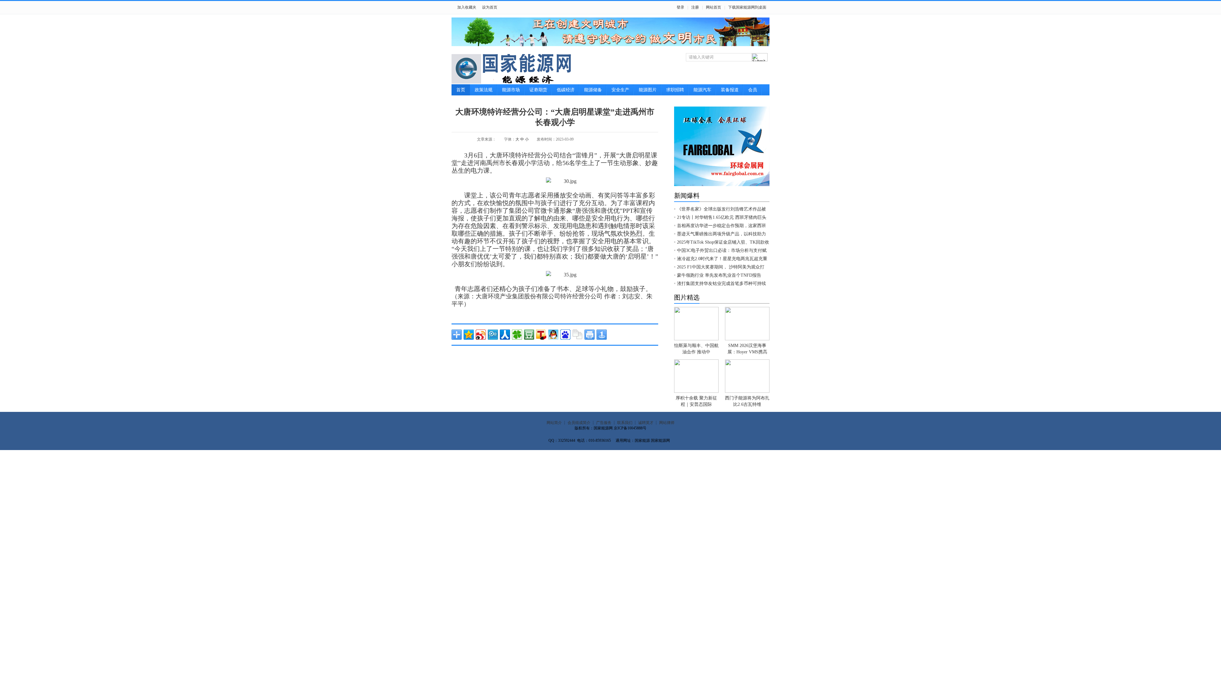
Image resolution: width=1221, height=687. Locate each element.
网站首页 (713, 7)
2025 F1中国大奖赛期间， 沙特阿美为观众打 (720, 267)
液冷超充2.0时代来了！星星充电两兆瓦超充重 (722, 258)
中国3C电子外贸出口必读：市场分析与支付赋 (722, 250)
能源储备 (593, 89)
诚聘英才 (645, 422)
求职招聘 (675, 89)
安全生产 (620, 89)
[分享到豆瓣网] (529, 335)
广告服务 (603, 422)
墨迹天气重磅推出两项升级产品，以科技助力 (721, 234)
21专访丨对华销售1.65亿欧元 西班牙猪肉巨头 (721, 217)
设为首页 (489, 7)
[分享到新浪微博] (481, 335)
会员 (752, 89)
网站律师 (666, 422)
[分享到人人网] (505, 335)
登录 (680, 7)
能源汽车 (702, 89)
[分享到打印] (589, 335)
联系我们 (624, 422)
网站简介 (554, 422)
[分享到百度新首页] (565, 335)
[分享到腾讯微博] (493, 335)
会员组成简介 (579, 422)
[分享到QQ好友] (553, 335)
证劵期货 (538, 89)
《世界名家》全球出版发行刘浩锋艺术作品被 (721, 209)
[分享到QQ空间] (469, 335)
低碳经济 (566, 89)
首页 (460, 89)
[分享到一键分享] (602, 335)
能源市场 (511, 89)
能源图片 (648, 89)
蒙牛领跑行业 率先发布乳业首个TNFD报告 (719, 275)
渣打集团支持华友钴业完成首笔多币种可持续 (721, 283)
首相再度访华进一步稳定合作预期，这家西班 (721, 225)
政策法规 (484, 89)
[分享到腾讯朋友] (517, 335)
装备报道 (730, 89)
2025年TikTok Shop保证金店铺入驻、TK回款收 (723, 242)
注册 (695, 7)
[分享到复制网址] (577, 335)
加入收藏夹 (466, 7)
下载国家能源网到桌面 (747, 7)
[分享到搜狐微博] (541, 335)
